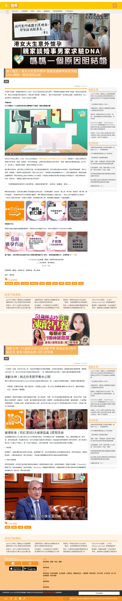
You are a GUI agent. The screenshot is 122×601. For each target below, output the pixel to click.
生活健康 (62, 573)
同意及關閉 (99, 593)
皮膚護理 (46, 575)
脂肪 (14, 527)
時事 (32, 11)
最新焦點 (46, 561)
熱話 (55, 561)
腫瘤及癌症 (77, 573)
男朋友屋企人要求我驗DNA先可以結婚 (52, 159)
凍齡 (20, 527)
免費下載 (46, 265)
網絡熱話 (34, 283)
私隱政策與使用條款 (49, 592)
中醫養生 (69, 573)
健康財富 (47, 11)
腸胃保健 (92, 573)
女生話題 (25, 283)
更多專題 (53, 575)
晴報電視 (15, 11)
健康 (7, 11)
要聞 (51, 561)
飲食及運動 (54, 573)
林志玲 (28, 527)
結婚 (42, 283)
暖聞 (60, 561)
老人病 (113, 573)
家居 (17, 283)
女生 (81, 283)
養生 (7, 527)
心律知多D (69, 11)
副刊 (38, 11)
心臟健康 (85, 573)
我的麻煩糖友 (57, 11)
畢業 (61, 283)
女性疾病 (107, 573)
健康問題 (9, 283)
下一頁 (73, 255)
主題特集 (25, 11)
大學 (48, 283)
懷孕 (55, 283)
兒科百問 (100, 573)
